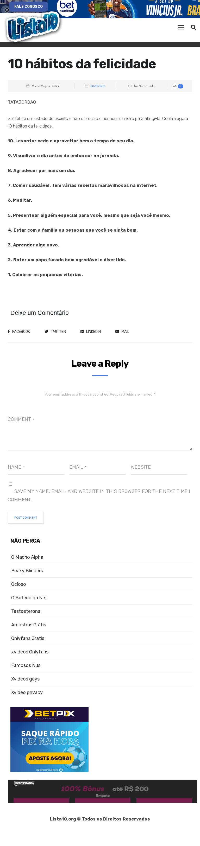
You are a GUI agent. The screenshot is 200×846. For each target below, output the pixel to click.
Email (77, 467)
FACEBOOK (21, 331)
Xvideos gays (25, 679)
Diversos (98, 86)
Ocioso (18, 584)
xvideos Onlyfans (29, 652)
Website (141, 467)
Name (16, 467)
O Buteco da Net (29, 598)
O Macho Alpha (27, 557)
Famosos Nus (25, 665)
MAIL (125, 331)
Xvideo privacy (27, 692)
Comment (21, 419)
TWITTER (58, 331)
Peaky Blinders (27, 571)
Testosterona (25, 611)
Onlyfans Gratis (27, 638)
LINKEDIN (93, 331)
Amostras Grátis (28, 625)
